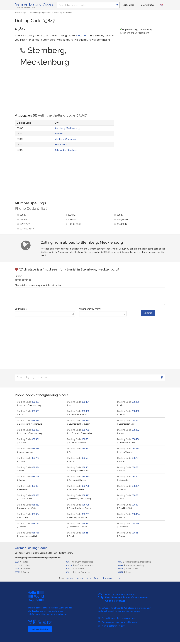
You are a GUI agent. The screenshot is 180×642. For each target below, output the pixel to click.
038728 (78, 429)
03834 (80, 565)
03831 (23, 565)
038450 (78, 411)
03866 (127, 532)
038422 (128, 476)
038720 (28, 523)
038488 (128, 411)
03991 (128, 568)
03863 (77, 439)
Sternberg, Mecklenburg (67, 128)
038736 (78, 485)
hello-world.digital (40, 629)
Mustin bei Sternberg (66, 138)
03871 (22, 572)
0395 (134, 562)
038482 (128, 429)
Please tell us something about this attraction (38, 285)
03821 (78, 572)
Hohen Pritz (61, 144)
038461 (78, 448)
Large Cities (128, 5)
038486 (28, 439)
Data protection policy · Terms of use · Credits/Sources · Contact (93, 578)
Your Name (21, 308)
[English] (161, 5)
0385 (79, 562)
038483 (28, 401)
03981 (75, 568)
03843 (27, 485)
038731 (78, 514)
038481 (78, 401)
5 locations (82, 35)
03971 (125, 572)
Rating (18, 275)
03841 (131, 565)
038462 (128, 420)
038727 (128, 457)
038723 (28, 476)
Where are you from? (90, 308)
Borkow (58, 133)
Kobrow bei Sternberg (66, 149)
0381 (22, 562)
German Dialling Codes (34, 4)
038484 (28, 467)
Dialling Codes (147, 5)
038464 (128, 514)
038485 (128, 401)
